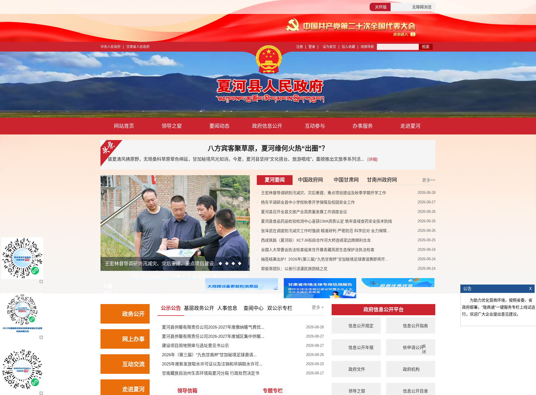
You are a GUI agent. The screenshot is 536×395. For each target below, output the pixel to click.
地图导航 (367, 47)
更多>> (429, 180)
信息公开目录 (415, 391)
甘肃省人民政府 (138, 47)
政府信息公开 (267, 126)
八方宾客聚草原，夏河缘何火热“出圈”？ (268, 148)
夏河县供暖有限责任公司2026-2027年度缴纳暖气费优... (213, 327)
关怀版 (381, 7)
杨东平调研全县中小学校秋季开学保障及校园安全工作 (308, 202)
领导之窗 (172, 126)
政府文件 (356, 369)
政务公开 (133, 314)
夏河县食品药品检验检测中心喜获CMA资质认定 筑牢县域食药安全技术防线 (326, 221)
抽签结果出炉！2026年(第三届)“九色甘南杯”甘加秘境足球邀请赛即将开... (324, 259)
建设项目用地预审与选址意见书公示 (195, 345)
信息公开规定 (361, 325)
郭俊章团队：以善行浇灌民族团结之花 (294, 268)
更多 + (318, 307)
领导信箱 (187, 391)
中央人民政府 (110, 47)
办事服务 (363, 126)
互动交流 (133, 364)
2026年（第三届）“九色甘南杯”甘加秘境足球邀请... (209, 354)
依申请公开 (413, 347)
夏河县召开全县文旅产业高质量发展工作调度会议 (304, 211)
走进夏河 (410, 126)
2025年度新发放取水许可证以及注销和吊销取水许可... (212, 364)
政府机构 (411, 369)
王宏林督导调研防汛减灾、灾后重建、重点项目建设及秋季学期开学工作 (323, 193)
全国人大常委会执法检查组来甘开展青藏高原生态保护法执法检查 (317, 249)
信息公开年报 (361, 347)
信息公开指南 (415, 325)
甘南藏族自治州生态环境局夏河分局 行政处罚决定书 (210, 373)
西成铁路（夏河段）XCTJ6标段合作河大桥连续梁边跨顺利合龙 (316, 240)
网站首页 (124, 126)
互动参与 (315, 126)
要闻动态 (219, 126)
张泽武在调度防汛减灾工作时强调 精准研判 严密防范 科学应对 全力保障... (325, 230)
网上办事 (133, 339)
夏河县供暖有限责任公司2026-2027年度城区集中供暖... (213, 336)
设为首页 (329, 47)
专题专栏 (273, 391)
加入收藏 (348, 47)
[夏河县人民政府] (217, 92)
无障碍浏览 (422, 7)
